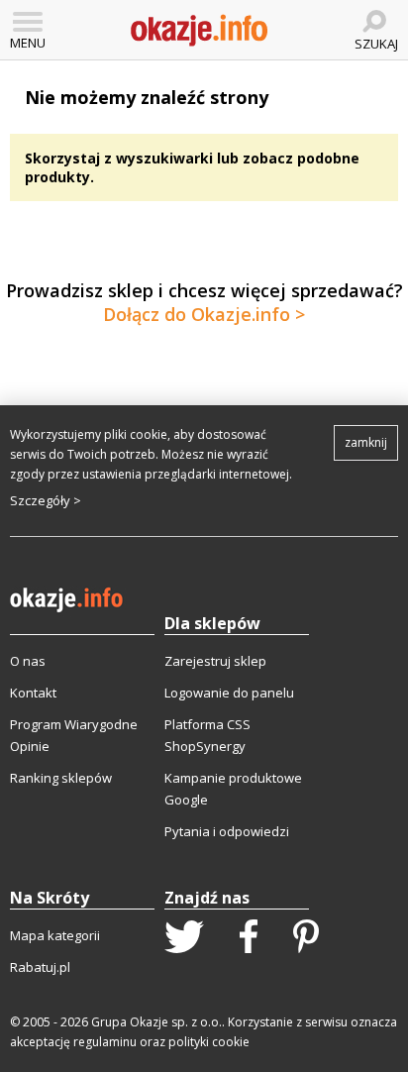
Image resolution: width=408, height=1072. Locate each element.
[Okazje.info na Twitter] (184, 938)
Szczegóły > (45, 500)
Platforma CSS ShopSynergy (207, 735)
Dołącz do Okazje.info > (204, 314)
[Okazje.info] (199, 30)
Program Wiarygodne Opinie (74, 735)
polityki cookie (209, 1041)
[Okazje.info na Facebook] (248, 938)
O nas (28, 661)
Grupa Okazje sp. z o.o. (156, 1022)
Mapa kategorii (55, 935)
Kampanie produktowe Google (233, 788)
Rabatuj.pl (40, 967)
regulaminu (105, 1041)
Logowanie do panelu (229, 692)
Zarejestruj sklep (215, 661)
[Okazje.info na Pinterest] (306, 938)
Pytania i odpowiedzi (226, 831)
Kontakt (33, 692)
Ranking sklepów (61, 778)
